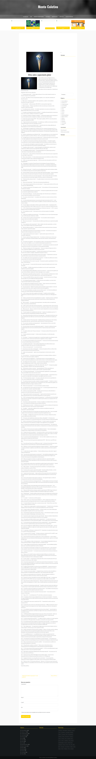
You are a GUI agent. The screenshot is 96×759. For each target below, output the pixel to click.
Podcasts (63, 121)
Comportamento (65, 104)
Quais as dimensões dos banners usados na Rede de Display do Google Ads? (78, 28)
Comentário (23, 684)
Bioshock (69, 730)
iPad (69, 740)
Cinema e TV (64, 102)
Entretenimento (70, 734)
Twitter (71, 746)
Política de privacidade (69, 16)
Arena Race (60, 730)
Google (63, 738)
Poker (67, 744)
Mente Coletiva (48, 6)
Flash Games (67, 736)
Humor (63, 111)
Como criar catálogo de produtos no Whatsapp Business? (33, 28)
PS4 (71, 744)
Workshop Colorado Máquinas (39, 16)
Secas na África (54, 675)
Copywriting (67, 732)
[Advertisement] (48, 42)
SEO (59, 746)
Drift (66, 734)
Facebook (60, 736)
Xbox (69, 748)
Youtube (72, 748)
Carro (59, 732)
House (72, 738)
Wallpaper (65, 748)
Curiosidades (64, 105)
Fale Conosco (48, 16)
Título (74, 746)
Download (63, 734)
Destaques (64, 107)
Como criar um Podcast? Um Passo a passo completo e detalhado (18, 28)
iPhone (72, 740)
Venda (59, 748)
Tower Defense (67, 746)
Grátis (65, 738)
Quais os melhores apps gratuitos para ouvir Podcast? (63, 28)
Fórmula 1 (71, 736)
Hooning (68, 738)
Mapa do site (62, 16)
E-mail (22, 702)
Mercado (66, 742)
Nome (22, 697)
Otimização (60, 744)
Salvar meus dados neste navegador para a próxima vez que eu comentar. (36, 712)
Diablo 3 (60, 734)
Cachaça (73, 730)
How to (60, 740)
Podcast (64, 744)
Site (22, 707)
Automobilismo (65, 101)
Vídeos (63, 124)
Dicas (63, 108)
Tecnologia (64, 122)
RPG (73, 744)
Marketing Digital (55, 16)
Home (31, 16)
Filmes (63, 736)
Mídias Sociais (70, 742)
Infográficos (66, 740)
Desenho (71, 732)
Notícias (63, 119)
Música (63, 118)
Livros (63, 113)
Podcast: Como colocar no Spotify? (50, 28)
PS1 (69, 744)
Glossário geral (25, 16)
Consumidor (63, 732)
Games (63, 110)
